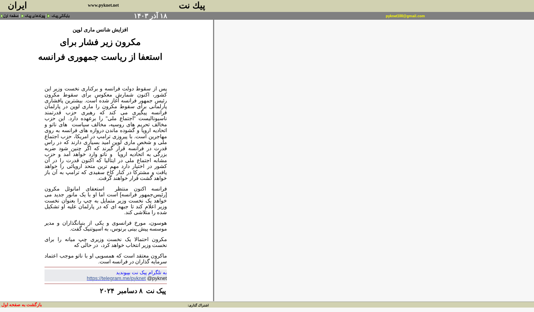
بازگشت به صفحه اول (21, 304)
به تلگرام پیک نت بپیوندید (141, 272)
